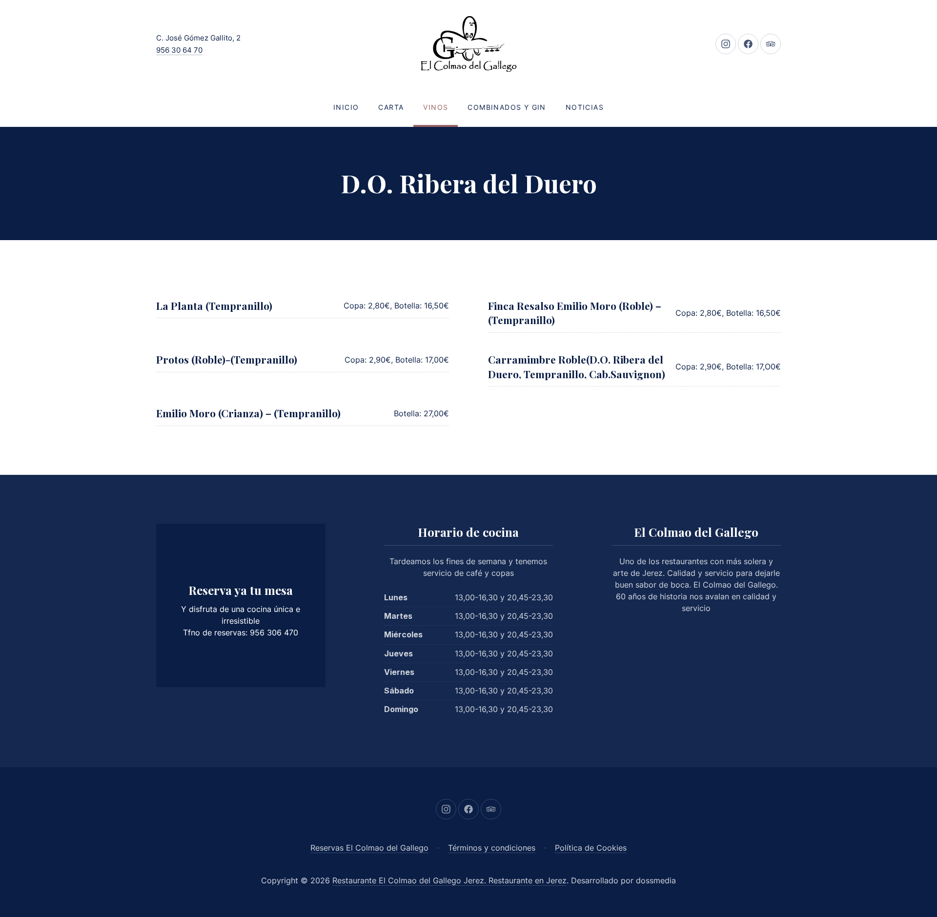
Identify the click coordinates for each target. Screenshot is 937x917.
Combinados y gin (507, 107)
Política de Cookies (591, 848)
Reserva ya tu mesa (240, 590)
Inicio (346, 107)
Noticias (585, 107)
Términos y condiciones (491, 848)
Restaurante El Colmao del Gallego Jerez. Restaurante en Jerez (449, 880)
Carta (391, 107)
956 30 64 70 (179, 50)
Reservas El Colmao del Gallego (369, 848)
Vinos (435, 107)
